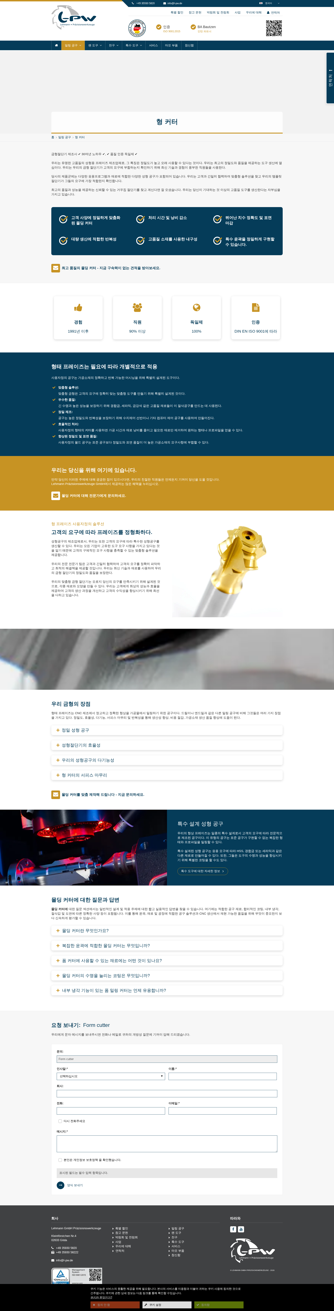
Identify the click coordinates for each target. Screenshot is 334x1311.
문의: (60, 1051)
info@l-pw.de (175, 3)
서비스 (153, 45)
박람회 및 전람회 (218, 12)
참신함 (189, 45)
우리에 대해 (254, 12)
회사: (60, 1086)
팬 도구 (93, 45)
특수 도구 (132, 45)
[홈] (56, 45)
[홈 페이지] (73, 28)
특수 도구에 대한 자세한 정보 (200, 871)
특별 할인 (177, 12)
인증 (166, 27)
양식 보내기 (75, 1185)
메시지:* (62, 1131)
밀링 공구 (71, 45)
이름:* (173, 1068)
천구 (112, 45)
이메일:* (174, 1103)
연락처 (275, 12)
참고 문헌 (195, 12)
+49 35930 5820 (145, 3)
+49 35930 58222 (67, 1252)
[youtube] (241, 1229)
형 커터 (80, 137)
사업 (238, 12)
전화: (60, 1103)
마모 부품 (171, 45)
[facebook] (233, 1229)
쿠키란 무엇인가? (101, 1297)
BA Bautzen (207, 27)
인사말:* (62, 1068)
